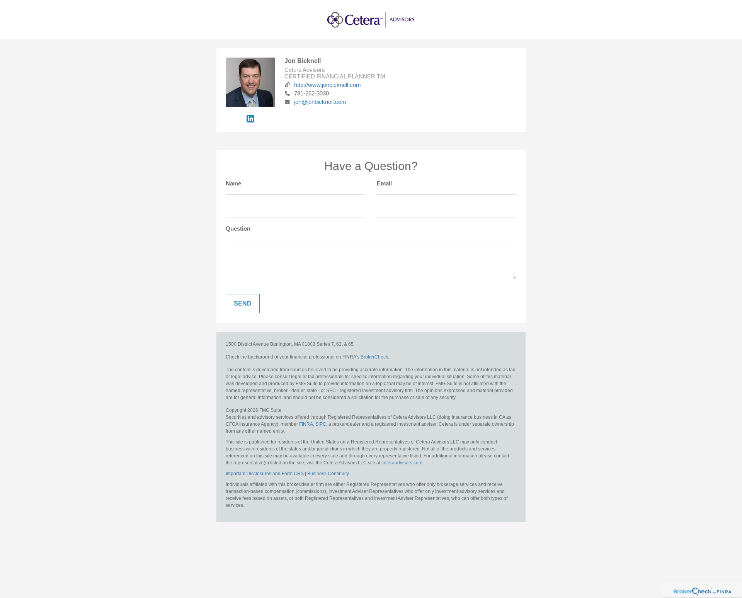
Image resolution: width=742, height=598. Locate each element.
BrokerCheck (374, 357)
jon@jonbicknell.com (320, 102)
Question (238, 228)
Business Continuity (328, 473)
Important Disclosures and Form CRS (265, 473)
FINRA (306, 424)
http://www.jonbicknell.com (327, 85)
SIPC (320, 424)
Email (384, 183)
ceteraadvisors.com (401, 462)
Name (233, 183)
